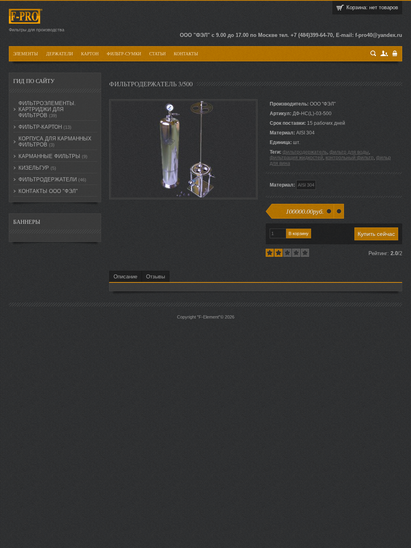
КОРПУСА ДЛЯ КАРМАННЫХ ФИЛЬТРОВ (55, 142)
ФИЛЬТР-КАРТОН (44, 127)
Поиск (373, 54)
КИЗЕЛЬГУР (37, 168)
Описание (125, 277)
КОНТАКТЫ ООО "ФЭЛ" (48, 191)
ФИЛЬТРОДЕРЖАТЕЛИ (52, 180)
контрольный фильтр (350, 157)
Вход (395, 54)
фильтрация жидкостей (296, 157)
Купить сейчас (376, 234)
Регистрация (384, 54)
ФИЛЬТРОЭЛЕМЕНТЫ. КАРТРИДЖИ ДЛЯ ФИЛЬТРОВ (47, 109)
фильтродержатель (305, 152)
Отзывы (155, 277)
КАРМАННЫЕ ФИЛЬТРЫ (52, 156)
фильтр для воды (349, 152)
